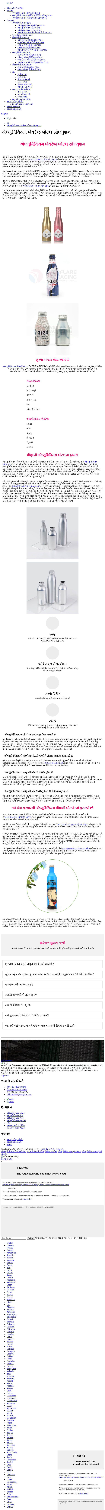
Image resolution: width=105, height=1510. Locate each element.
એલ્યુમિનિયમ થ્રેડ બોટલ (29, 30)
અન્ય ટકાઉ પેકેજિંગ (21, 89)
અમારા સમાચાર (13, 106)
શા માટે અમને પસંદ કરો (22, 104)
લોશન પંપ (22, 77)
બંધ (13, 72)
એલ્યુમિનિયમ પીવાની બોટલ (15, 366)
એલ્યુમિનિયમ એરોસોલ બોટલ (31, 25)
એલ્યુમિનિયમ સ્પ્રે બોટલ (69, 1151)
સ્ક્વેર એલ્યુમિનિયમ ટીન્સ (29, 55)
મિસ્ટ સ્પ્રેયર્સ (24, 79)
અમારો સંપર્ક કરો (14, 109)
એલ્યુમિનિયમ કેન (15, 1115)
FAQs (9, 1144)
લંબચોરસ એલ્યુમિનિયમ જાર (31, 42)
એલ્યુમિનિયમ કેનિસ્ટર (22, 35)
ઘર (8, 123)
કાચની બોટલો (24, 94)
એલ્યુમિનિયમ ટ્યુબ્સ (21, 65)
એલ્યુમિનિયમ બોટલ (21, 23)
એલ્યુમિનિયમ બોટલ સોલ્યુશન (26, 13)
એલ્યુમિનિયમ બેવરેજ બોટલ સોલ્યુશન (29, 18)
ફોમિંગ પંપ (22, 74)
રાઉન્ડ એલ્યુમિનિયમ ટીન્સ (30, 57)
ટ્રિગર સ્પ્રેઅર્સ (24, 84)
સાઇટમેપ (60, 1149)
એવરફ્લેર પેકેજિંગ (15, 8)
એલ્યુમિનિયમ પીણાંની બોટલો (43, 159)
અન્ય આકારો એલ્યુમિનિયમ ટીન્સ (33, 62)
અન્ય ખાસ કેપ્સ (25, 87)
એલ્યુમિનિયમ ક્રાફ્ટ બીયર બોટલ (72, 824)
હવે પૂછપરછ (6, 1060)
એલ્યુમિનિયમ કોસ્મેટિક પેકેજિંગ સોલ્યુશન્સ (32, 15)
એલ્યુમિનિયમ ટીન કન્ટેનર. (13, 1151)
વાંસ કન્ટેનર (23, 92)
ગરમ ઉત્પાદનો (47, 1149)
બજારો (10, 10)
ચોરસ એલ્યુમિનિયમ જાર (29, 47)
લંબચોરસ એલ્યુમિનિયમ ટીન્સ (31, 60)
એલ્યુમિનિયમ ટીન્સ (21, 52)
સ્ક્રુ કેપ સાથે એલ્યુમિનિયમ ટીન (42, 1151)
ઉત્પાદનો (10, 20)
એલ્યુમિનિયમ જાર (20, 37)
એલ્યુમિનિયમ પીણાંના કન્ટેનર (25, 486)
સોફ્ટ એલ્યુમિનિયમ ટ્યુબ (29, 69)
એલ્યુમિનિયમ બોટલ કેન (29, 28)
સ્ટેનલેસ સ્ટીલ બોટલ (21, 99)
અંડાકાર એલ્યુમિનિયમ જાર (30, 40)
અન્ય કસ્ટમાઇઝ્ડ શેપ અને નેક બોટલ (35, 32)
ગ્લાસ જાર (22, 97)
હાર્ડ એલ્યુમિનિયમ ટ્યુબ (29, 67)
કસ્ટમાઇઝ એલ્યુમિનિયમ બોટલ (76, 848)
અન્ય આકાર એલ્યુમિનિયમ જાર (32, 50)
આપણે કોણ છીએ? (15, 101)
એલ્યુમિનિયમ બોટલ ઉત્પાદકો (17, 817)
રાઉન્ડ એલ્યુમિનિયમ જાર (29, 45)
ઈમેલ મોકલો (6, 1159)
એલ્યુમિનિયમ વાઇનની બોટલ (35, 186)
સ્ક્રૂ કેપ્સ (22, 82)
